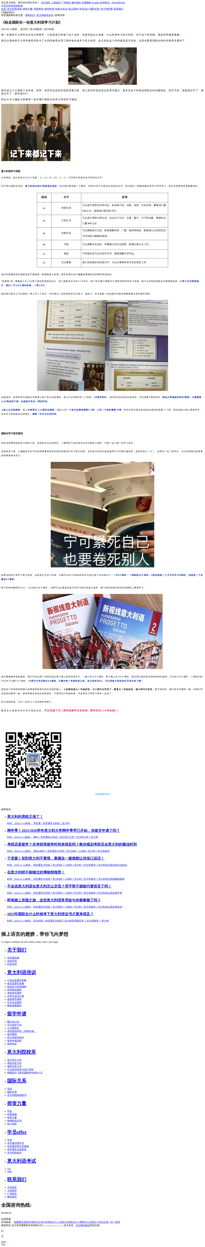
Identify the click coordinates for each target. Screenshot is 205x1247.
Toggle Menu (8, 12)
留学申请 (49, 9)
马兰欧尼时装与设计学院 (20, 1069)
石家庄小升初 (96, 1222)
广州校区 (66, 2)
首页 (3, 9)
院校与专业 (61, 9)
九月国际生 (13, 1028)
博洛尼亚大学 (14, 1063)
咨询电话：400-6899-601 (112, 2)
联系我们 (118, 9)
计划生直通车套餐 (16, 980)
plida (9, 1171)
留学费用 (12, 1034)
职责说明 (12, 964)
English (95, 2)
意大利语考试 (21, 1161)
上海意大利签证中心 (68, 1222)
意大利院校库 (21, 1052)
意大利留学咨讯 (44, 15)
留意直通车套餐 (15, 983)
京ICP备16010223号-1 (53, 1225)
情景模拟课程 (14, 990)
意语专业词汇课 (15, 996)
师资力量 (27, 9)
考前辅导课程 (14, 993)
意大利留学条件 (15, 1037)
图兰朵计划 (13, 1022)
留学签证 (12, 1044)
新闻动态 (30, 15)
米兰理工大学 (14, 1060)
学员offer (84, 9)
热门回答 (12, 1124)
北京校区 (45, 2)
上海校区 (56, 2)
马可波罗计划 (14, 1025)
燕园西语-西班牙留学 (25, 1222)
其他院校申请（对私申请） (21, 1031)
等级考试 (38, 9)
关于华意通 (107, 9)
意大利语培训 (14, 9)
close (3, 1241)
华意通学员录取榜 (16, 1149)
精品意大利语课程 (16, 986)
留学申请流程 (14, 1040)
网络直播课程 (14, 1005)
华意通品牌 (13, 958)
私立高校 (73, 9)
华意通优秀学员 (15, 1143)
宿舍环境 (12, 961)
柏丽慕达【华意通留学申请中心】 (25, 1072)
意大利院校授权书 (16, 1095)
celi (9, 1168)
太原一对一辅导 (111, 1222)
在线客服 (6, 1219)
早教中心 (84, 1222)
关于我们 (16, 950)
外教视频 (12, 1114)
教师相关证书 (14, 1120)
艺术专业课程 (14, 1002)
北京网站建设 (83, 1225)
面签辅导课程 (14, 999)
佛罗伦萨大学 (14, 1066)
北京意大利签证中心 (47, 1222)
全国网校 (86, 2)
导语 (9, 1089)
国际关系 (94, 9)
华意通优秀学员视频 (18, 1146)
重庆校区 (76, 2)
